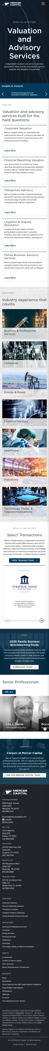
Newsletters (6, 981)
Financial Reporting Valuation (13, 906)
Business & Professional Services (14, 927)
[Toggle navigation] (43, 4)
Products (5, 998)
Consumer (6, 930)
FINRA (17, 1013)
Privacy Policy (18, 1044)
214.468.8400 (8, 839)
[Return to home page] (11, 4)
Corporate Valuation (9, 903)
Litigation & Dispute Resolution (13, 913)
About (5, 953)
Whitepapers (7, 991)
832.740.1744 (8, 855)
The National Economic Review (13, 1001)
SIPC (22, 1013)
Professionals (7, 957)
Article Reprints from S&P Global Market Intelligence (21, 984)
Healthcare (6, 940)
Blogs (4, 978)
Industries (7, 922)
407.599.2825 (8, 888)
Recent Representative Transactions (15, 967)
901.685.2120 (8, 811)
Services (6, 899)
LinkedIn (8, 819)
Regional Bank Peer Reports (12, 988)
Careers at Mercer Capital (12, 961)
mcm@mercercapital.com (15, 817)
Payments (9, 822)
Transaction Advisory (10, 909)
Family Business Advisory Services (15, 916)
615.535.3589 (8, 872)
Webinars (5, 994)
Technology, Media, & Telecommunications (18, 947)
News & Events (7, 964)
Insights (6, 974)
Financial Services (9, 937)
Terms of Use (31, 1044)
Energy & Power (8, 933)
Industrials (6, 943)
